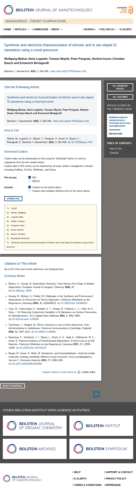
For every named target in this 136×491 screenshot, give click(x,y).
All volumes (120, 97)
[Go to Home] (23, 478)
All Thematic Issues (120, 87)
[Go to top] (96, 394)
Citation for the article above (46, 187)
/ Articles (19, 29)
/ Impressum (112, 485)
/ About (55, 29)
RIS (34, 177)
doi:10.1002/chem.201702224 (31, 347)
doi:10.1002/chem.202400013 (72, 303)
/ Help (77, 472)
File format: (10, 177)
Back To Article (12, 386)
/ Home (7, 29)
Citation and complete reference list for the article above (61, 191)
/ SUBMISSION (40, 29)
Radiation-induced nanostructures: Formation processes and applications (120, 121)
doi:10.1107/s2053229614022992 (25, 363)
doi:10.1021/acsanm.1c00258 (23, 319)
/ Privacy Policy (115, 478)
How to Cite (116, 148)
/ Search (88, 29)
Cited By (114, 153)
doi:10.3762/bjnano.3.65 (80, 142)
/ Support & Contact (118, 472)
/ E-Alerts (125, 29)
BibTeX (36, 181)
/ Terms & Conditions (87, 485)
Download (13, 198)
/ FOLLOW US (106, 29)
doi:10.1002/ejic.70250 (20, 290)
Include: (8, 187)
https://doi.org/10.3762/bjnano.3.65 (68, 71)
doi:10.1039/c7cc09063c (43, 331)
